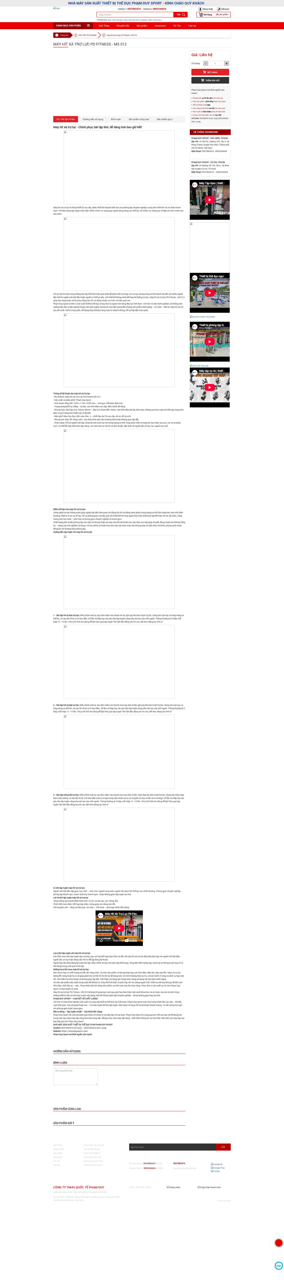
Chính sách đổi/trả (92, 1153)
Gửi (223, 1147)
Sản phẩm (142, 25)
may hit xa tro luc (87, 1083)
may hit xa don (119, 1083)
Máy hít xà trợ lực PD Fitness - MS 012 (122, 35)
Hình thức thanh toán (93, 1161)
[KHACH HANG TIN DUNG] (202, 316)
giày (109, 19)
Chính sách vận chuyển (94, 1145)
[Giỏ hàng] (205, 14)
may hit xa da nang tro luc (149, 1083)
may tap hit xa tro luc (103, 1083)
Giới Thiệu (104, 25)
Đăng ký (225, 9)
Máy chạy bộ (129, 19)
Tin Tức (177, 25)
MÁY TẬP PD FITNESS (87, 35)
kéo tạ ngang (141, 19)
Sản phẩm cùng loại (139, 119)
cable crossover (154, 19)
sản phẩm (222, 14)
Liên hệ (192, 25)
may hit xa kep (132, 1083)
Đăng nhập (207, 9)
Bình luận (116, 119)
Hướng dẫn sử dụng (93, 119)
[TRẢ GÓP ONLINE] (199, 365)
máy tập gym (117, 19)
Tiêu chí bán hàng (92, 1149)
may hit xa (74, 1083)
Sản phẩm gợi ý (165, 119)
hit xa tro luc (63, 1083)
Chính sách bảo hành (93, 1165)
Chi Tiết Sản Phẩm (65, 119)
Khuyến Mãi (123, 25)
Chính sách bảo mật (92, 1157)
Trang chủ (64, 35)
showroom (160, 25)
